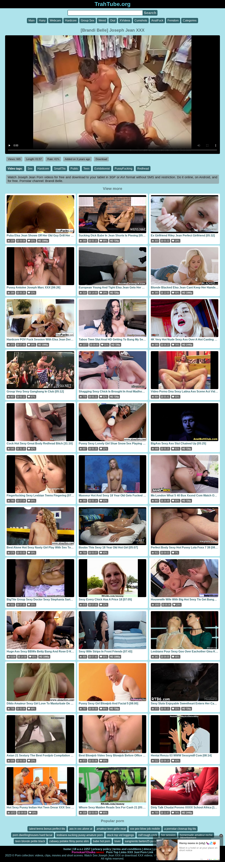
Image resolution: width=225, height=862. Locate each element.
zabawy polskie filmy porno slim (69, 841)
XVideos (125, 20)
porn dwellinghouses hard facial (32, 835)
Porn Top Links (116, 852)
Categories (190, 20)
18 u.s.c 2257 (81, 849)
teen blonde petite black (30, 841)
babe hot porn (101, 841)
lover (117, 841)
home (67, 849)
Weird (102, 20)
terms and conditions (127, 849)
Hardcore (71, 20)
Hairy (42, 20)
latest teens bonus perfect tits (47, 828)
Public (74, 168)
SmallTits (60, 168)
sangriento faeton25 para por (143, 841)
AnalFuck (157, 20)
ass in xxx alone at (80, 828)
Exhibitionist (102, 168)
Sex (30, 168)
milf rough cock (147, 835)
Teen (86, 168)
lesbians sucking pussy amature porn (80, 835)
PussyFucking (123, 168)
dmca (147, 849)
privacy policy (101, 849)
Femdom (173, 20)
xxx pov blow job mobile (145, 828)
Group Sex (87, 20)
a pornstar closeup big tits (180, 828)
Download (101, 159)
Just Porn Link (143, 852)
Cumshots (140, 20)
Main (31, 20)
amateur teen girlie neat (111, 828)
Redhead (143, 168)
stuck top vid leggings (120, 835)
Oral (112, 20)
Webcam (55, 20)
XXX (130, 852)
